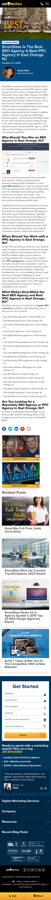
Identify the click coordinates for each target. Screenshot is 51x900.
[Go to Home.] (13, 882)
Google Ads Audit (19, 486)
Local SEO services (11, 186)
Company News (10, 42)
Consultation (19, 459)
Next (45, 788)
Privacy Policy (7, 877)
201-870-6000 (42, 3)
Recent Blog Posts (15, 832)
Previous (41, 788)
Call (13, 896)
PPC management (15, 261)
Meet (39, 896)
